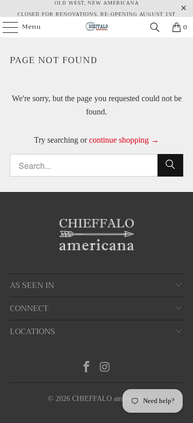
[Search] (155, 27)
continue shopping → (124, 140)
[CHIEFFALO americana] (96, 27)
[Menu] (5, 27)
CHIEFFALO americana (107, 398)
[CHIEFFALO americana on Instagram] (105, 367)
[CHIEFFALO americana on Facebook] (87, 367)
